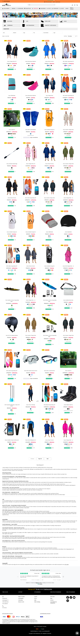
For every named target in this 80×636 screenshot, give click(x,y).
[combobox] (41, 5)
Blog (51, 598)
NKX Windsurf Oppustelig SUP (49, 404)
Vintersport (56, 8)
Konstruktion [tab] (45, 32)
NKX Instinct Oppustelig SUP (68, 95)
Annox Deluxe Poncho (49, 61)
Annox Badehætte (68, 231)
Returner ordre (21, 601)
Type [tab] (24, 32)
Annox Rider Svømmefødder (30, 129)
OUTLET (62, 8)
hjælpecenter (48, 589)
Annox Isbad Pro (12, 129)
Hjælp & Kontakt (21, 596)
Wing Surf (47, 21)
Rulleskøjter (6, 8)
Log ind (35, 596)
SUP (27, 21)
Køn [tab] (4, 32)
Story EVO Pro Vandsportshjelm (12, 335)
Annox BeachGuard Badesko (30, 61)
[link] (32, 458)
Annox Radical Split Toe (68, 404)
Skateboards (20, 8)
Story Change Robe (49, 95)
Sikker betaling (37, 601)
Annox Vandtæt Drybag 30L (31, 231)
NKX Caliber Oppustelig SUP (68, 61)
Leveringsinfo (20, 598)
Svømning (10, 25)
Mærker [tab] (14, 32)
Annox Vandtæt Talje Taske (68, 300)
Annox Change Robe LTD (11, 61)
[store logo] (6, 5)
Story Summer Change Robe (68, 129)
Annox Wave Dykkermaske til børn (30, 370)
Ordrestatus (20, 600)
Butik (35, 600)
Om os (35, 598)
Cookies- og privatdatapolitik (44, 631)
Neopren (9, 21)
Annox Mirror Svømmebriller (49, 370)
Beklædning (43, 8)
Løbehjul (14, 8)
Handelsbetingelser (34, 631)
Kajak (65, 21)
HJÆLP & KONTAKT (72, 8)
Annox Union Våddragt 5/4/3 (30, 440)
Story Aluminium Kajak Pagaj (12, 163)
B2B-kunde (52, 596)
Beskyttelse (28, 8)
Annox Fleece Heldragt (30, 404)
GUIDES (67, 8)
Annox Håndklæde (11, 95)
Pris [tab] (34, 32)
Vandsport (35, 8)
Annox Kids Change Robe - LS (68, 266)
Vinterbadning (30, 25)
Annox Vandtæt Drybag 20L (49, 129)
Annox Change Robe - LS (68, 197)
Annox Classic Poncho (49, 440)
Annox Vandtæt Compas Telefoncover (12, 440)
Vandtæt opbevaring (50, 25)
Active (49, 8)
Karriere (51, 600)
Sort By (65, 36)
